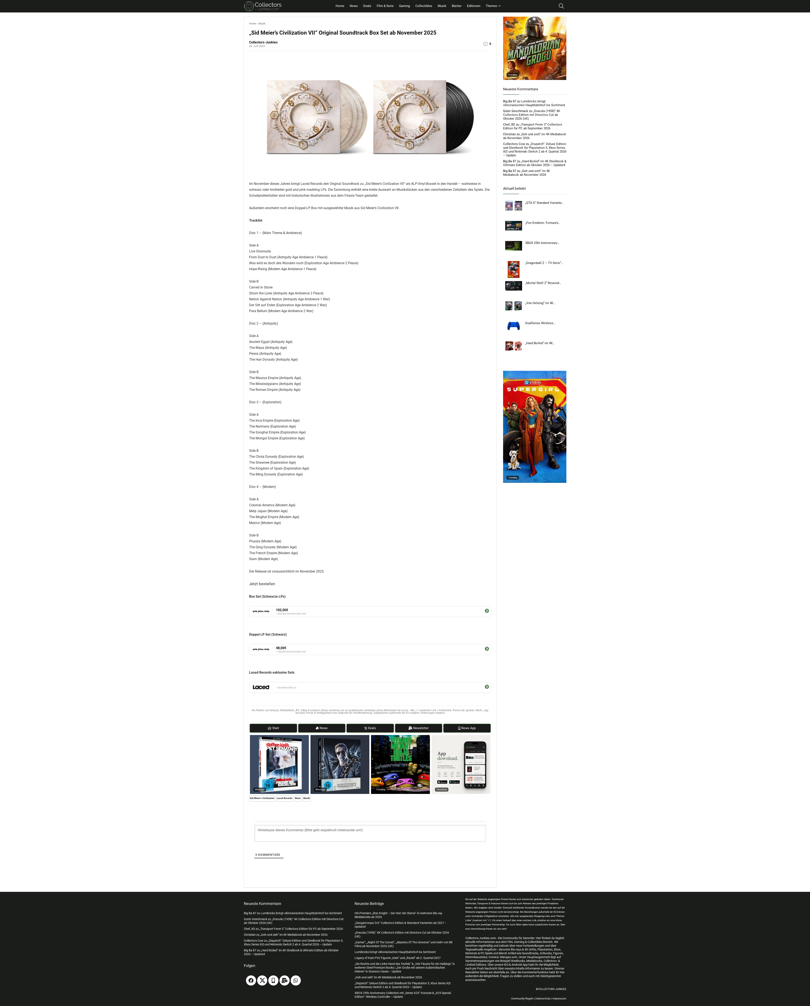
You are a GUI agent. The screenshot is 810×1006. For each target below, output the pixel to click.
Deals (367, 6)
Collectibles (423, 6)
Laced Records (284, 798)
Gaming (404, 6)
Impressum (559, 998)
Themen (491, 6)
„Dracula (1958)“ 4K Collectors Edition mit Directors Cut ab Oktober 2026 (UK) (531, 115)
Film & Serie (385, 6)
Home (340, 6)
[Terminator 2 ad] (339, 737)
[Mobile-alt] (273, 980)
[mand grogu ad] (534, 18)
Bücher (457, 6)
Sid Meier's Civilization (262, 798)
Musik (442, 6)
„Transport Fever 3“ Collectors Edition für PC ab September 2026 (532, 126)
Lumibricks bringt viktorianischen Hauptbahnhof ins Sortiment (534, 103)
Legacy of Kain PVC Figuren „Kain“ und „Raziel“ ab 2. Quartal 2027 (398, 958)
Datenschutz (543, 998)
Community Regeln (522, 998)
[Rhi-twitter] (262, 980)
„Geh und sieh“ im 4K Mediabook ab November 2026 (526, 173)
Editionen (473, 6)
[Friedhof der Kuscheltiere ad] (279, 737)
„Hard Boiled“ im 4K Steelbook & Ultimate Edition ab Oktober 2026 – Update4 (534, 163)
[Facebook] (251, 980)
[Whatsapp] (296, 980)
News (354, 6)
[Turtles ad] (400, 737)
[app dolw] (461, 737)
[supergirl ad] (534, 373)
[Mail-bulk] (284, 980)
